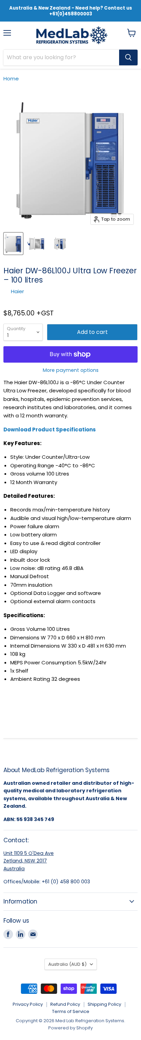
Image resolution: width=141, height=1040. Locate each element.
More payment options (71, 370)
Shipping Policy (104, 1004)
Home (11, 78)
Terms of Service (70, 1011)
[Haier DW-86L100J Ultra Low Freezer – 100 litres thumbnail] (13, 244)
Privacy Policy (28, 1004)
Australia (14, 868)
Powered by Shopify (70, 1028)
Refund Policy (65, 1004)
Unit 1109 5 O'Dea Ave (28, 853)
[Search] (128, 57)
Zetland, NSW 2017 (25, 860)
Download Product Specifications (49, 429)
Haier (17, 291)
